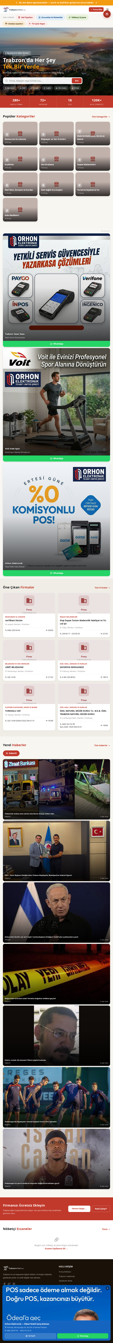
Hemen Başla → (79, 1208)
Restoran (11, 88)
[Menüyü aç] (107, 9)
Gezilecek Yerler (65, 1280)
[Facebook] (4, 1284)
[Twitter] (9, 1284)
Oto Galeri (62, 88)
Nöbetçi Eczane (79, 17)
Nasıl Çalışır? (101, 1208)
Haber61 (13, 753)
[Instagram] (13, 1284)
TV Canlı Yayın (38, 23)
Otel (23, 88)
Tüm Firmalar (101, 587)
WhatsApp (58, 343)
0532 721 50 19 (25, 1330)
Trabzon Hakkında (67, 1276)
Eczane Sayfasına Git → (56, 1248)
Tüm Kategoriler (100, 116)
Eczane (36, 88)
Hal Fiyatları (27, 17)
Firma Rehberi (65, 1271)
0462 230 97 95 (12, 1330)
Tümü (105, 1229)
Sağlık (48, 88)
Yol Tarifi (31, 1336)
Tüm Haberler (101, 745)
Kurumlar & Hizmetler (52, 17)
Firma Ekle (97, 9)
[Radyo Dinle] (107, 14)
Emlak (76, 88)
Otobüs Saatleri (15, 23)
